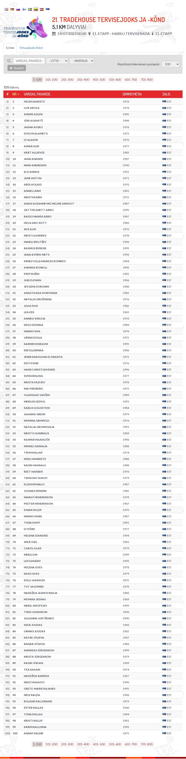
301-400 (83, 79)
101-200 (51, 79)
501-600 (115, 79)
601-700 (131, 79)
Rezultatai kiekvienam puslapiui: (139, 64)
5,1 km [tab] (10, 47)
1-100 (37, 79)
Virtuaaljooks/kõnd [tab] (31, 47)
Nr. (14, 94)
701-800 (147, 79)
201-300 (67, 79)
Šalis (166, 94)
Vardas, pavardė (37, 94)
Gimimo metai (132, 94)
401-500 (99, 79)
